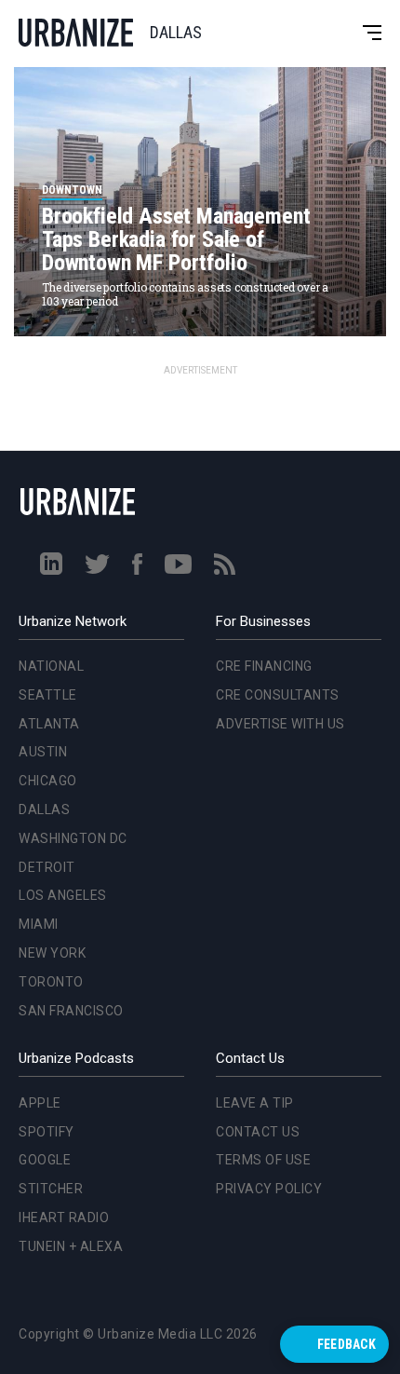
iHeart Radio (64, 1217)
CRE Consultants (278, 694)
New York (48, 733)
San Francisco (67, 790)
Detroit (43, 647)
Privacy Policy (269, 1188)
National (47, 446)
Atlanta (45, 504)
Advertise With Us (280, 723)
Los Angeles (59, 676)
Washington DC (69, 618)
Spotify (46, 1131)
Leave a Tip (255, 1102)
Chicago (44, 560)
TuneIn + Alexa (71, 1246)
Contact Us (258, 1131)
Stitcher (51, 1188)
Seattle (44, 475)
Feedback (346, 1344)
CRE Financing (264, 666)
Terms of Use (263, 1159)
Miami (35, 704)
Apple (40, 1102)
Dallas (40, 589)
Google (45, 1159)
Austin (39, 532)
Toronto (47, 762)
